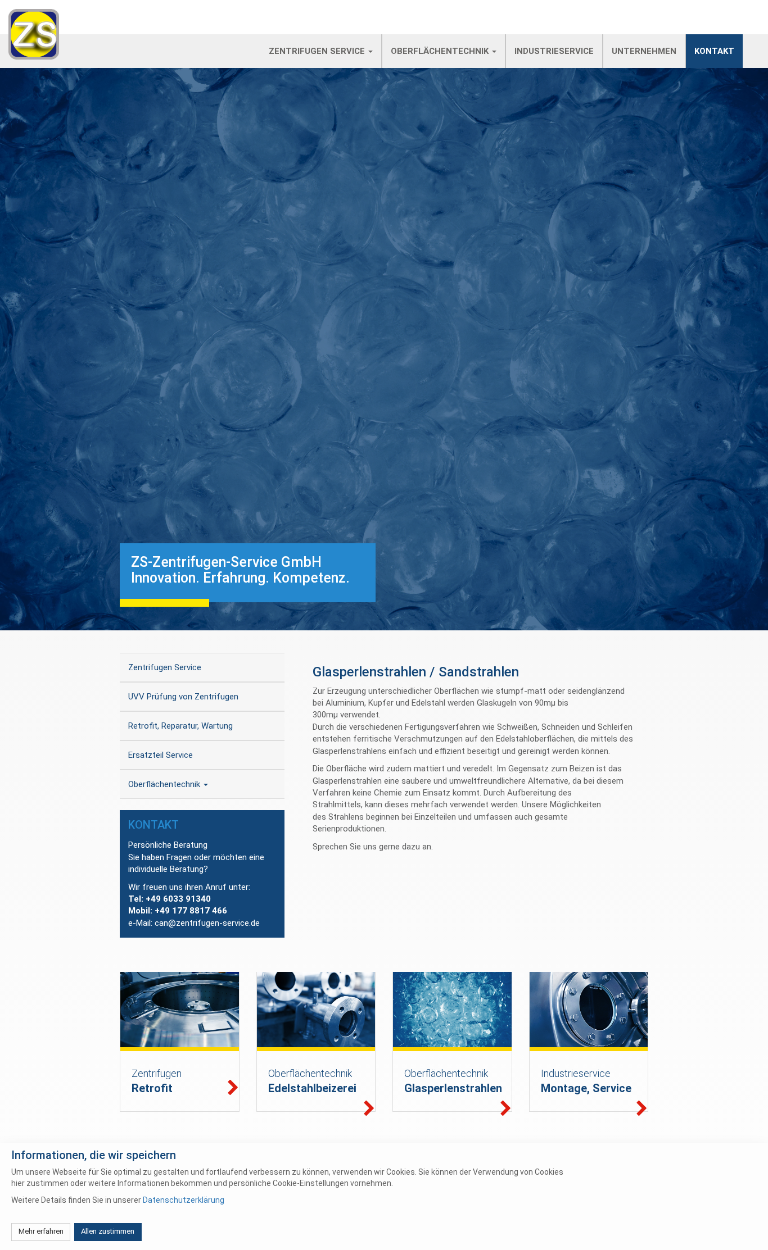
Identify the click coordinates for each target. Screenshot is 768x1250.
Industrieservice (554, 51)
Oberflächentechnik (441, 51)
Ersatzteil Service (160, 755)
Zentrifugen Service (318, 51)
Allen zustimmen (107, 1231)
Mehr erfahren (41, 1231)
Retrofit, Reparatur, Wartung (180, 726)
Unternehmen (644, 51)
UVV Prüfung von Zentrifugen (183, 697)
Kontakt (714, 51)
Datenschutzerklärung (183, 1200)
